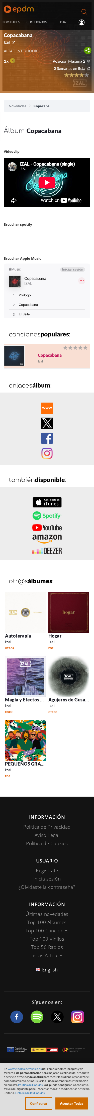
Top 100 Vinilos (47, 939)
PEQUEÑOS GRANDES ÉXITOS (38, 764)
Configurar (38, 1103)
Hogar (55, 636)
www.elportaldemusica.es (25, 1069)
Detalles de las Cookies (30, 1093)
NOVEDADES (11, 22)
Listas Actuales (47, 955)
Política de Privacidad (47, 827)
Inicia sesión (83, 22)
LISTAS (63, 22)
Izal (7, 42)
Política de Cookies (47, 843)
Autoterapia (18, 636)
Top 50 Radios (47, 947)
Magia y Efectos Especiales (34, 699)
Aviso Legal (47, 835)
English (50, 969)
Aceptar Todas (71, 1103)
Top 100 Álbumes (47, 922)
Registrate (47, 870)
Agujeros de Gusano (69, 699)
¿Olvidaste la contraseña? (47, 887)
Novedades (17, 106)
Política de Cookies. (30, 1085)
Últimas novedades (47, 914)
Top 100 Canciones (47, 930)
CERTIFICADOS (37, 22)
